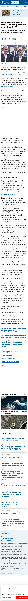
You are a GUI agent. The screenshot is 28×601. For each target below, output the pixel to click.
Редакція (3, 537)
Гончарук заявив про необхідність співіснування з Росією (12, 513)
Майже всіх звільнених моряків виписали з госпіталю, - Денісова (11, 457)
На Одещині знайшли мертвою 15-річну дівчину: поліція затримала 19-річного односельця (18, 14)
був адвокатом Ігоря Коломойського (10, 191)
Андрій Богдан (7, 355)
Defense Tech (5, 6)
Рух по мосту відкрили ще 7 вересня (13, 86)
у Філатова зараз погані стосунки (12, 193)
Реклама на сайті (5, 533)
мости (16, 352)
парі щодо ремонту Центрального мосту (13, 73)
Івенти (3, 535)
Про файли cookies (6, 597)
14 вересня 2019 (17, 19)
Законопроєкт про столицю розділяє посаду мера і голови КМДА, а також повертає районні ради (12, 522)
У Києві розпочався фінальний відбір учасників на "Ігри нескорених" (13, 336)
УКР (22, 2)
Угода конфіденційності (7, 540)
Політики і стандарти (7, 538)
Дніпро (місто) (7, 352)
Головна (3, 19)
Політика (9, 19)
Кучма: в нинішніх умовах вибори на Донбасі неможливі (11, 495)
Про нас (3, 531)
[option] (14, 13)
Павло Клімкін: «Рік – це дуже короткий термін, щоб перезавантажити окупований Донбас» (12, 476)
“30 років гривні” (16, 6)
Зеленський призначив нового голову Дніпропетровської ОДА (13, 330)
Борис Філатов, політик (10, 358)
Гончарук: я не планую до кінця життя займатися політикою (13, 486)
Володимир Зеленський (10, 361)
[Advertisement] (14, 122)
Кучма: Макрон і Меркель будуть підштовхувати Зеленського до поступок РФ (12, 344)
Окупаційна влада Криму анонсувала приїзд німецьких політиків (13, 439)
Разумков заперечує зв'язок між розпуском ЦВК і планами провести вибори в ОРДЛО (13, 448)
